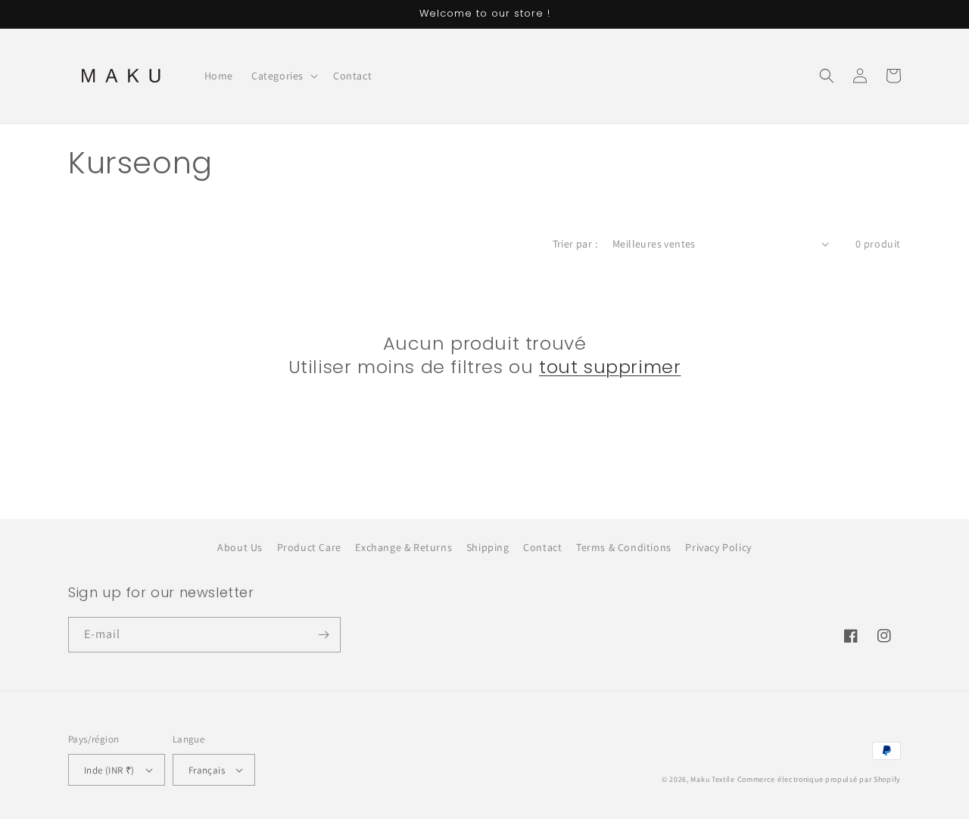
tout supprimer (610, 366)
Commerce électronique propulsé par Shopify (819, 779)
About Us (240, 547)
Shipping (487, 547)
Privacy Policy (718, 547)
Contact (542, 547)
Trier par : (575, 244)
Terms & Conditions (623, 547)
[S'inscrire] (323, 634)
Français (207, 770)
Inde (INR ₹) (109, 770)
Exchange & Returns (403, 547)
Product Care (309, 547)
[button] (283, 76)
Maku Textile (712, 779)
